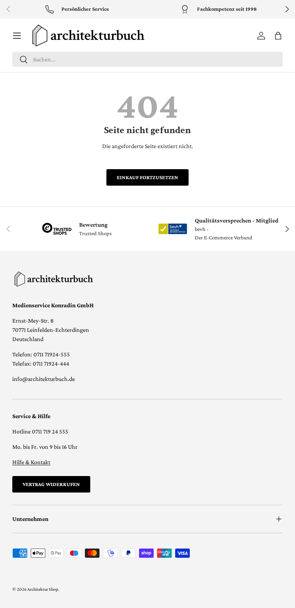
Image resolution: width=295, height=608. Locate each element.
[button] (278, 35)
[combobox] (147, 59)
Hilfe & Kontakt (31, 462)
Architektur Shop (42, 589)
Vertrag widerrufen (51, 484)
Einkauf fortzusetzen (147, 177)
